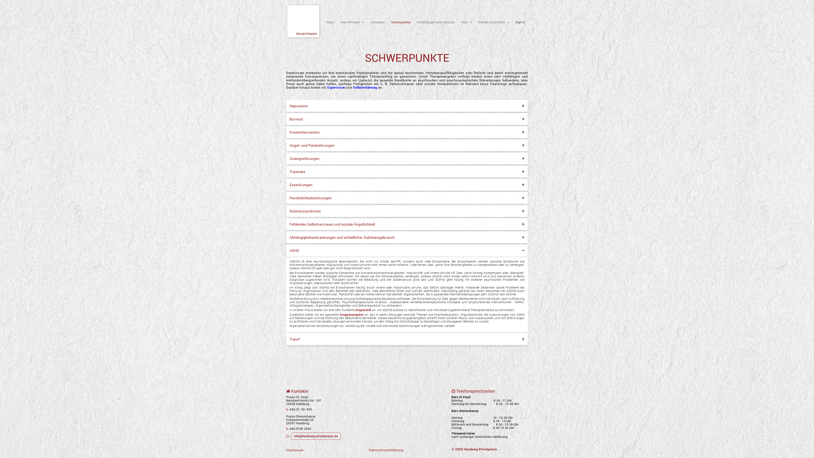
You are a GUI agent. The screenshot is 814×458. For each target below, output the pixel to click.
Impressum (295, 450)
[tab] (407, 106)
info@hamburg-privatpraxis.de (316, 436)
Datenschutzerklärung (386, 450)
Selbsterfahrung (365, 87)
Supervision (336, 87)
